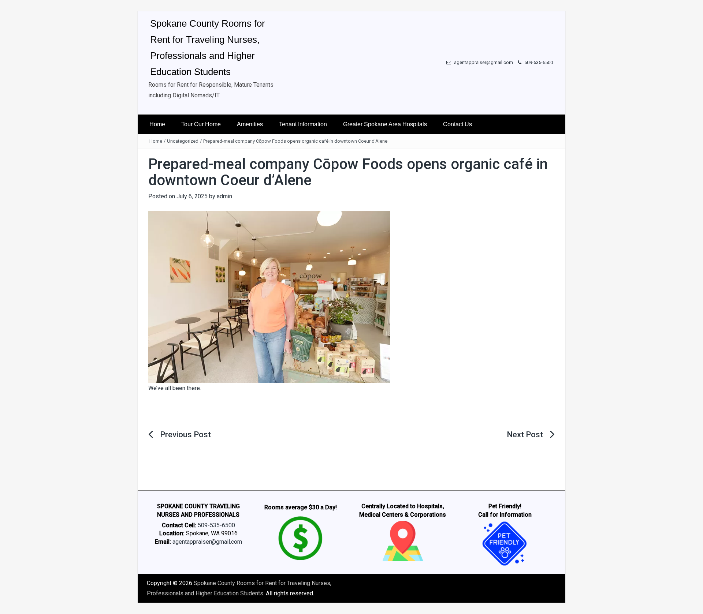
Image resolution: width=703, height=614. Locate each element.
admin (224, 196)
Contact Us (457, 124)
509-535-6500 (538, 62)
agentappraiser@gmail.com (483, 62)
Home (157, 124)
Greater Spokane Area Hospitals (385, 124)
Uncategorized (182, 141)
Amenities (250, 124)
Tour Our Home (201, 124)
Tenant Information (303, 124)
